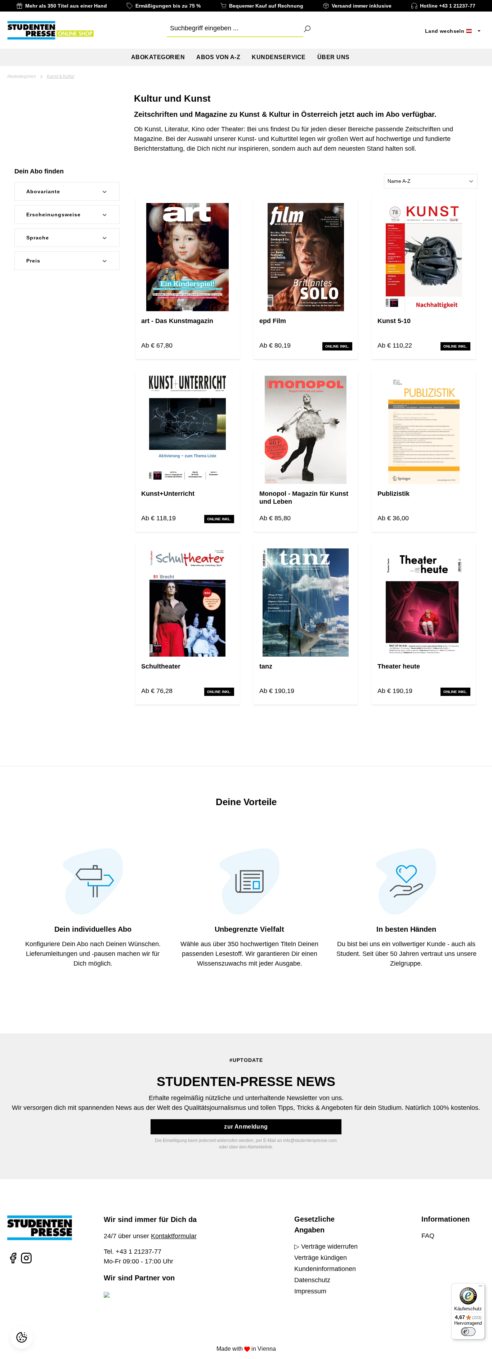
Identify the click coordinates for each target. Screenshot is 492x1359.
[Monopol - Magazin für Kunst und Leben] (305, 430)
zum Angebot (187, 285)
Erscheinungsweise (53, 214)
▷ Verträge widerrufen (326, 1246)
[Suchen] (307, 28)
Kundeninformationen (325, 1268)
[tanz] (305, 602)
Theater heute (398, 666)
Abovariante (43, 191)
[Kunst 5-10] (423, 257)
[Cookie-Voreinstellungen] (23, 1337)
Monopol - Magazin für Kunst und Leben (303, 497)
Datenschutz (312, 1280)
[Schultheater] (187, 602)
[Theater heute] (423, 602)
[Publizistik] (423, 430)
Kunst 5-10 (394, 321)
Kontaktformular (174, 1236)
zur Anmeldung (246, 1127)
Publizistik (393, 493)
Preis (33, 261)
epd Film (272, 321)
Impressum (310, 1291)
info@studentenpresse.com (310, 1140)
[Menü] (480, 1287)
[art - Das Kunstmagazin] (187, 257)
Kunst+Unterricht (167, 493)
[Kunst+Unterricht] (187, 430)
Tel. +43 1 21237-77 (132, 1251)
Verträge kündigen (320, 1257)
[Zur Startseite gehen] (50, 30)
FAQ (427, 1235)
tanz (265, 666)
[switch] (468, 1331)
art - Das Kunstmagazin (177, 321)
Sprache (37, 238)
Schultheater (160, 666)
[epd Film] (305, 257)
